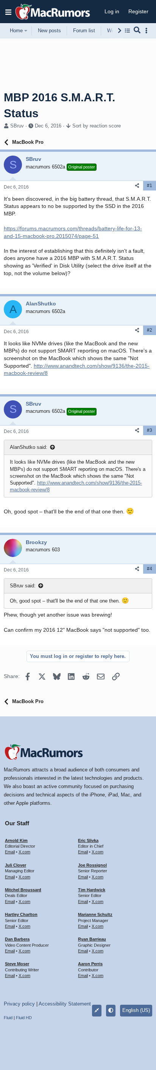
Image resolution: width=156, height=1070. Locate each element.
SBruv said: (23, 585)
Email (10, 852)
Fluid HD (24, 1017)
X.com (24, 852)
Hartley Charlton (21, 914)
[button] (8, 12)
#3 (149, 430)
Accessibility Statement (65, 1004)
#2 (149, 330)
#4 (149, 568)
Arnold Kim (16, 840)
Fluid (8, 1017)
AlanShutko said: (28, 447)
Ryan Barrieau (92, 939)
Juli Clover (15, 865)
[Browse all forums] (127, 30)
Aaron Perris (90, 963)
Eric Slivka (88, 840)
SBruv (17, 126)
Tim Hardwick (91, 889)
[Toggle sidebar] (147, 30)
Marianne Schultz (95, 914)
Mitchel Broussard (23, 889)
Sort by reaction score (96, 126)
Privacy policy (19, 1004)
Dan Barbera (17, 939)
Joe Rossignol (92, 865)
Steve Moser (17, 963)
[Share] (137, 185)
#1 (149, 185)
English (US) (136, 1010)
